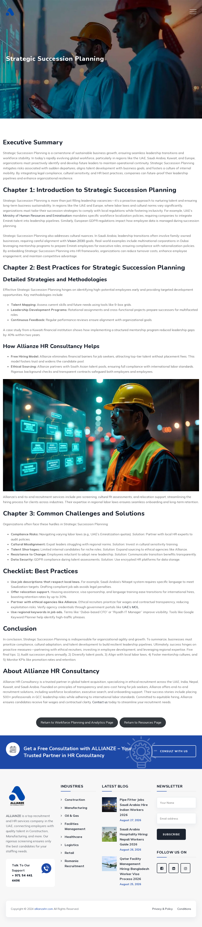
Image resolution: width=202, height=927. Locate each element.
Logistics (72, 845)
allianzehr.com (43, 909)
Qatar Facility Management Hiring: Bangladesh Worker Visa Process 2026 (134, 869)
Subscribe (171, 834)
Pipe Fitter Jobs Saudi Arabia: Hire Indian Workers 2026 (134, 807)
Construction (75, 800)
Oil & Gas (72, 816)
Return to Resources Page (142, 722)
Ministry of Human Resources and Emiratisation (37, 215)
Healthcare (73, 837)
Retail (69, 853)
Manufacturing (76, 808)
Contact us (100, 702)
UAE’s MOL (130, 607)
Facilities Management (75, 826)
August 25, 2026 (130, 884)
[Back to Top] (101, 903)
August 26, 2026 (130, 849)
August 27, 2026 (130, 820)
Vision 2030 (76, 241)
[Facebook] (162, 868)
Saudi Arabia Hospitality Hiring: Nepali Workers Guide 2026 (134, 836)
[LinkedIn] (174, 868)
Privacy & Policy (162, 909)
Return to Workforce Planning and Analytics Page (77, 722)
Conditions (184, 909)
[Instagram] (185, 868)
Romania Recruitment (74, 863)
